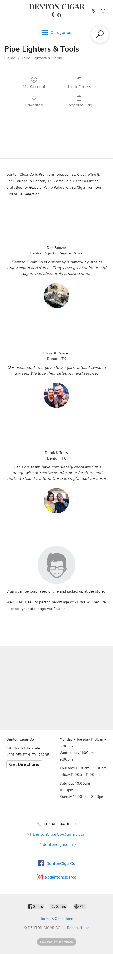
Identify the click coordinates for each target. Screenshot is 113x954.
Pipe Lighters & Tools (42, 57)
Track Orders (79, 86)
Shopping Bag (79, 105)
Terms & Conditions (56, 918)
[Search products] (100, 34)
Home (10, 57)
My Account (34, 86)
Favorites (34, 105)
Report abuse (78, 928)
